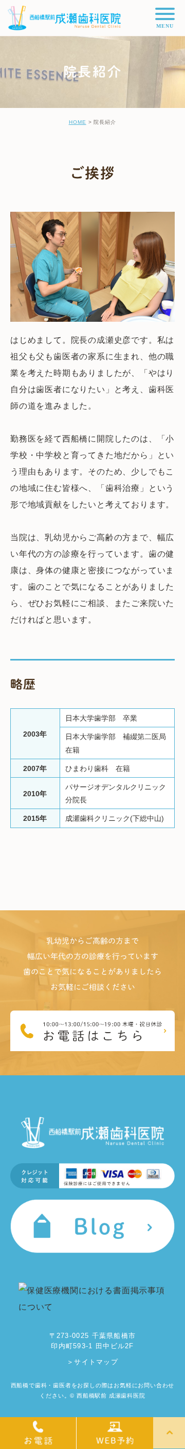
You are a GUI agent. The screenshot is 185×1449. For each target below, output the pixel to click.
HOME (77, 122)
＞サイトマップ (92, 1362)
